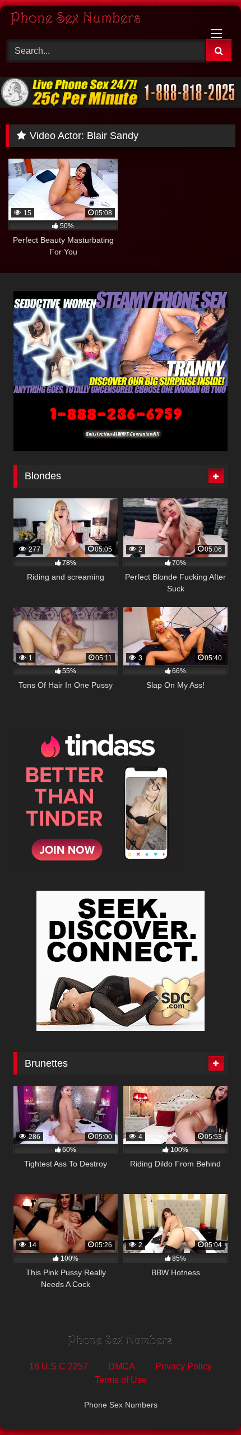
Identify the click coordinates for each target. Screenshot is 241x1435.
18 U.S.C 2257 (58, 1366)
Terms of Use (121, 1380)
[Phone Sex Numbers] (99, 20)
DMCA (121, 1366)
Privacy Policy (183, 1366)
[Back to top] (206, 1402)
